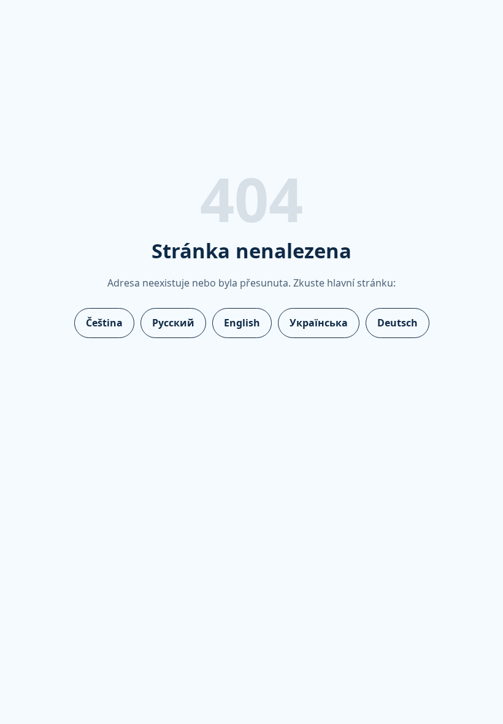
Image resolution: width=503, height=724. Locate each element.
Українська (319, 322)
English (242, 322)
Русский (173, 322)
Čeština (104, 322)
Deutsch (397, 322)
